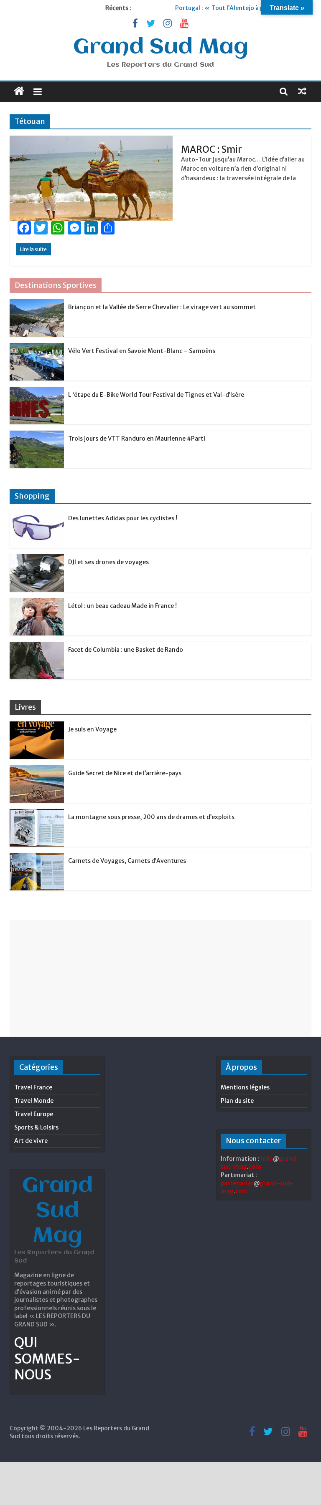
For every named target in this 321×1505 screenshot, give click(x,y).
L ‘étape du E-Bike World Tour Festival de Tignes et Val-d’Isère (156, 394)
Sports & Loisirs (36, 1127)
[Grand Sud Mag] (19, 91)
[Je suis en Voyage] (37, 726)
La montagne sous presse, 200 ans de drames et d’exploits (151, 817)
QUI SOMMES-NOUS (47, 1358)
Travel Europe (33, 1114)
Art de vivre (31, 1141)
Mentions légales (245, 1087)
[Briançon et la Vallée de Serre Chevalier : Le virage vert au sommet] (37, 304)
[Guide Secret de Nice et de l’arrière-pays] (37, 770)
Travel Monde (34, 1100)
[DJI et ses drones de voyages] (37, 558)
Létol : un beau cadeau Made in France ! (122, 606)
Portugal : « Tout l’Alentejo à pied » (227, 8)
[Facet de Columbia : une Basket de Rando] (37, 646)
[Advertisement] (160, 978)
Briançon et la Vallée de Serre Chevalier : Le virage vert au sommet (162, 307)
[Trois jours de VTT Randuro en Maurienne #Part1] (37, 435)
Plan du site (237, 1100)
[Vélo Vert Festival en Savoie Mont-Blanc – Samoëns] (37, 347)
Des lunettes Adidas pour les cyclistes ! (122, 518)
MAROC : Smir (211, 149)
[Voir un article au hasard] (302, 91)
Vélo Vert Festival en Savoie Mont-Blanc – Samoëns (141, 351)
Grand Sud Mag (160, 47)
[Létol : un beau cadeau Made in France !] (37, 602)
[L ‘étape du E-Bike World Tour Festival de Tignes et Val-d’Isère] (37, 391)
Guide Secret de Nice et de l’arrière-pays (124, 773)
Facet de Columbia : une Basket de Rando (125, 649)
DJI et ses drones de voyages (108, 562)
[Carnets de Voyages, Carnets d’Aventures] (37, 857)
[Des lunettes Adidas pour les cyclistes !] (37, 515)
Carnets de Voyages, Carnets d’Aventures (127, 861)
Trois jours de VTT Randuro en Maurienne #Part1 (137, 438)
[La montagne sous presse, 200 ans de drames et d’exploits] (37, 813)
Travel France (33, 1087)
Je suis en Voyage (92, 729)
